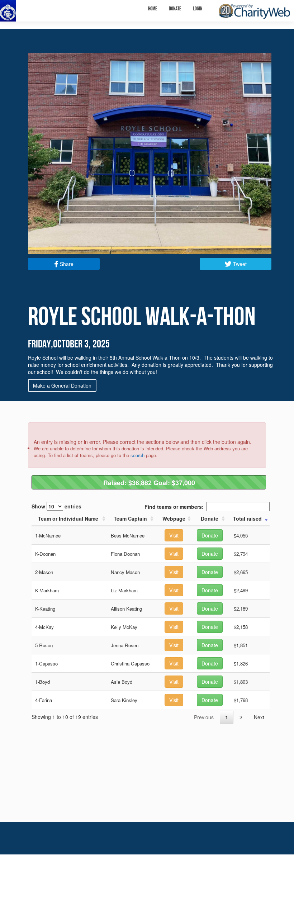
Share (66, 263)
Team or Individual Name (68, 518)
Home (152, 9)
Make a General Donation (62, 385)
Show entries (56, 506)
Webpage (173, 518)
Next (259, 717)
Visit (174, 535)
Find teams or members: (174, 506)
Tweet (239, 263)
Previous (204, 717)
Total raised (247, 518)
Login (197, 9)
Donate (175, 9)
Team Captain (130, 518)
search (137, 455)
